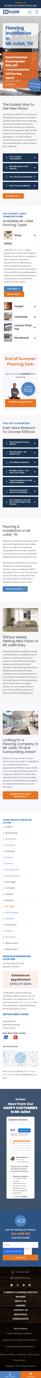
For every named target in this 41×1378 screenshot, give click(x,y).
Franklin (9, 857)
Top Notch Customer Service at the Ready (18, 491)
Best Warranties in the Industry (18, 167)
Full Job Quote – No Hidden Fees (17, 453)
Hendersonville (12, 875)
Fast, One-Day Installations (20, 177)
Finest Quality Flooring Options (19, 443)
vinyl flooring (19, 250)
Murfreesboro (12, 912)
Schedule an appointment (20, 402)
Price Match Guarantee (19, 462)
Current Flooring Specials (20, 1292)
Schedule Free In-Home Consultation (20, 795)
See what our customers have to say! (20, 5)
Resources (20, 1314)
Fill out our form (26, 1002)
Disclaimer (21, 1354)
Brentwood (10, 839)
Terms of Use (33, 1354)
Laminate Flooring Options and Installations (19, 1340)
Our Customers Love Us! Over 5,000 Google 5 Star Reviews (20, 502)
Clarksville (10, 845)
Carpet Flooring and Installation (19, 1333)
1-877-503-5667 (22, 1272)
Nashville (9, 918)
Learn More (12, 288)
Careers (20, 1305)
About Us (20, 1301)
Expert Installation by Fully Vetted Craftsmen (20, 481)
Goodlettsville (12, 869)
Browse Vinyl (13, 294)
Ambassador (20, 1318)
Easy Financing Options (19, 186)
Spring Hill (10, 937)
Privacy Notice (19, 1360)
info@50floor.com (22, 1277)
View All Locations (14, 589)
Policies (12, 1354)
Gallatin (9, 863)
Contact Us (20, 1309)
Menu (36, 13)
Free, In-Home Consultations (15, 158)
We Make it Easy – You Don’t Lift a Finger (19, 472)
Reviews (20, 1296)
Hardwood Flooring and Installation (20, 1346)
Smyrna (9, 930)
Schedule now (12, 196)
